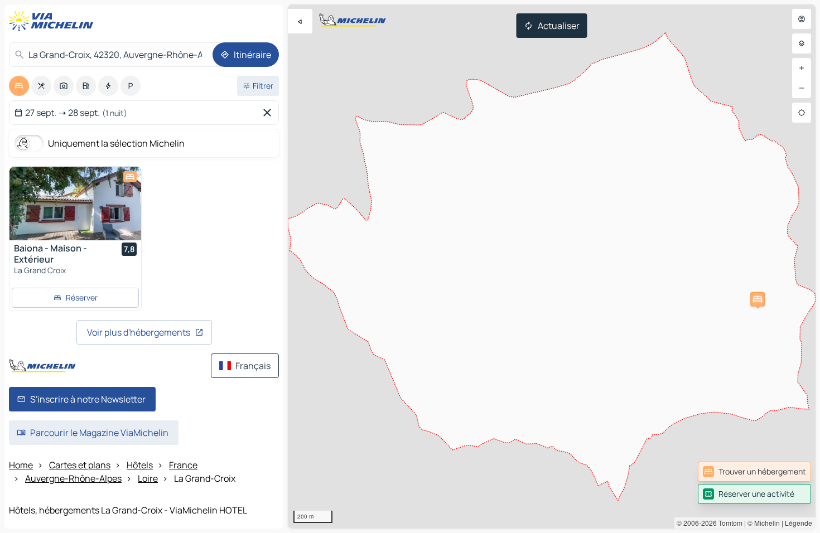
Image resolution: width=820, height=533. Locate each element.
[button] (757, 299)
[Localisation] (801, 113)
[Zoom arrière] (801, 88)
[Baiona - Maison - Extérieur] (75, 203)
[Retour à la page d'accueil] (53, 21)
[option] (19, 86)
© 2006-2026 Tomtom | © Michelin (728, 522)
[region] (552, 266)
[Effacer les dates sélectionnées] (269, 112)
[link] (754, 472)
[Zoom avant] (801, 68)
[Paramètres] (801, 43)
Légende (798, 522)
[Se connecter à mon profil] (801, 19)
